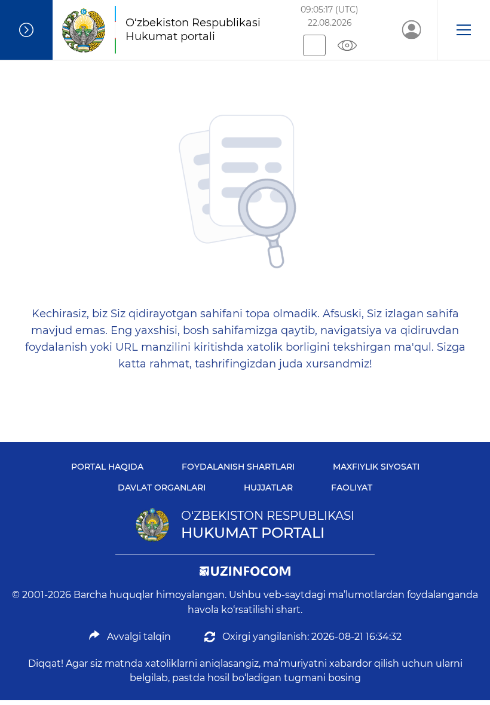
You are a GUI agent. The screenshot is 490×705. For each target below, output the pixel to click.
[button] (463, 30)
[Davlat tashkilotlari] (26, 30)
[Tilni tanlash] (314, 45)
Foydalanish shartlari (238, 466)
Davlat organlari (162, 487)
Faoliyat (351, 487)
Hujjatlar (268, 487)
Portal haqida (107, 466)
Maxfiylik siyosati (376, 466)
